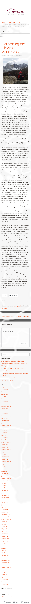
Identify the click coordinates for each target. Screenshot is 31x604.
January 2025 (4, 401)
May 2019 (4, 471)
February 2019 (5, 473)
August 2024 (4, 408)
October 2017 (5, 497)
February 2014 (5, 582)
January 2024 (4, 413)
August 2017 (4, 502)
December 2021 (5, 440)
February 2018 (5, 490)
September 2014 (6, 567)
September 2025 (6, 391)
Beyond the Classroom (11, 22)
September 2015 (6, 538)
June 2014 (4, 574)
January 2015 (4, 558)
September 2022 (6, 425)
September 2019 (6, 461)
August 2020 (4, 452)
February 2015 (5, 555)
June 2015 (4, 546)
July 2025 (3, 396)
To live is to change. (23, 316)
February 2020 (5, 456)
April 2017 (4, 507)
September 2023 (6, 416)
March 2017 (4, 509)
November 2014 (5, 562)
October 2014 (5, 565)
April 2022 (4, 435)
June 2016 (4, 526)
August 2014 (4, 570)
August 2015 (4, 541)
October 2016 (5, 517)
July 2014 (3, 572)
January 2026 (5, 389)
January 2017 (4, 512)
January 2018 (4, 493)
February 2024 (5, 411)
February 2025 (5, 399)
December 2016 (5, 514)
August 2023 (4, 418)
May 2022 (4, 432)
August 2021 (4, 444)
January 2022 (4, 437)
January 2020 (5, 459)
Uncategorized (17, 306)
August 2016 (4, 521)
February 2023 (5, 420)
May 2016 (4, 529)
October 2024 (5, 404)
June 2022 (4, 430)
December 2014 (5, 560)
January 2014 (4, 584)
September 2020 (6, 449)
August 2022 (4, 428)
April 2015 (4, 550)
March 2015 (4, 553)
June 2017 (4, 505)
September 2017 (6, 500)
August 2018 (4, 481)
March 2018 (4, 488)
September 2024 (6, 406)
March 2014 (4, 579)
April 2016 (4, 531)
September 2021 (6, 442)
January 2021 (4, 447)
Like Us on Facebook (8, 588)
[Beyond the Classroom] (15, 10)
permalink (4, 308)
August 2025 (4, 394)
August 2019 (4, 464)
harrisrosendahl (18, 55)
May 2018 (4, 485)
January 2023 (4, 423)
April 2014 (4, 577)
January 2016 (4, 536)
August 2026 (4, 387)
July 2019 (3, 466)
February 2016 (5, 533)
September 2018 (6, 478)
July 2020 (3, 454)
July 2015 (3, 543)
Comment (23, 343)
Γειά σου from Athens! (7, 380)
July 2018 (3, 483)
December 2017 (5, 495)
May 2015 (4, 548)
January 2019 (4, 476)
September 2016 (6, 519)
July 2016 (3, 524)
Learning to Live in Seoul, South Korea (11, 378)
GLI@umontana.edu (6, 597)
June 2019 (4, 469)
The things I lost (7, 316)
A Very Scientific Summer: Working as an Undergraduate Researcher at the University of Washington (14, 363)
